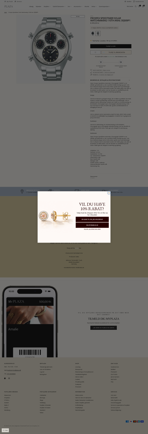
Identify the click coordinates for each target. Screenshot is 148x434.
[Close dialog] (108, 192)
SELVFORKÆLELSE (92, 225)
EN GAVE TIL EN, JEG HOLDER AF (92, 219)
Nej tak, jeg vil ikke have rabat (92, 229)
